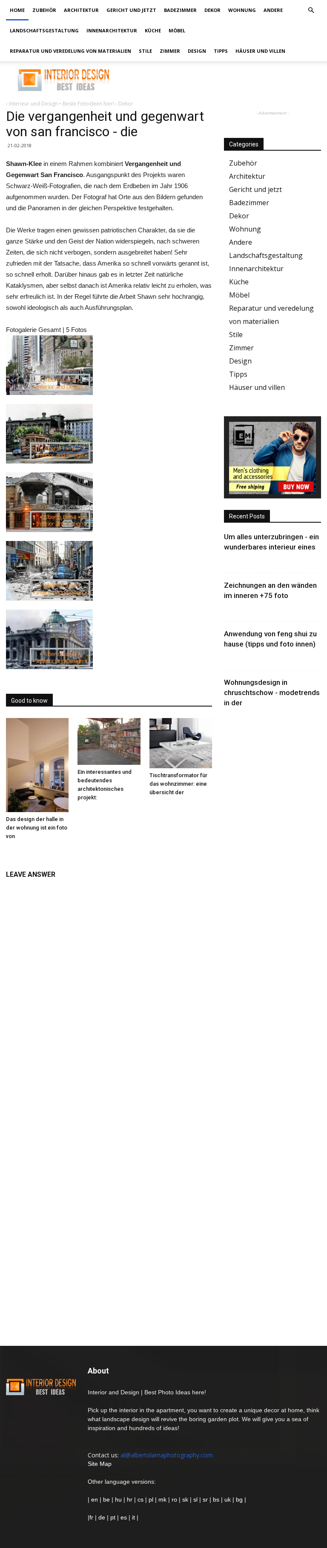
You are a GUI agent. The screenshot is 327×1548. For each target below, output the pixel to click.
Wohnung (242, 10)
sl (195, 1499)
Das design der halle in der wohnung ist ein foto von (36, 827)
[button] (311, 10)
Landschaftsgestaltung (44, 30)
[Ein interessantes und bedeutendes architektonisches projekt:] (108, 741)
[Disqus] (109, 990)
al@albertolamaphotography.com (166, 1455)
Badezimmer (180, 10)
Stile (145, 51)
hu (119, 1499)
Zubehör (44, 10)
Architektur (81, 10)
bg (239, 1499)
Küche (153, 30)
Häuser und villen (260, 51)
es (123, 1517)
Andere (273, 10)
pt (112, 1517)
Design (197, 51)
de (102, 1517)
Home (17, 10)
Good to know (29, 700)
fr (91, 1517)
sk (185, 1499)
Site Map (100, 1463)
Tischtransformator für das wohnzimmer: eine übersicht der (178, 783)
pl (151, 1499)
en (93, 1499)
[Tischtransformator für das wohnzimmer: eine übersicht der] (180, 743)
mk (162, 1499)
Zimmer (170, 51)
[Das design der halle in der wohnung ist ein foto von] (37, 765)
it (133, 1517)
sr (205, 1499)
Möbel (177, 30)
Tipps (221, 51)
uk (228, 1499)
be (106, 1499)
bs (216, 1499)
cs (140, 1499)
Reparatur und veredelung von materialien (70, 51)
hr (129, 1499)
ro (174, 1499)
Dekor (212, 10)
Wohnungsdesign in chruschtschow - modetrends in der (272, 692)
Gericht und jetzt (131, 10)
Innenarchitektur (111, 30)
